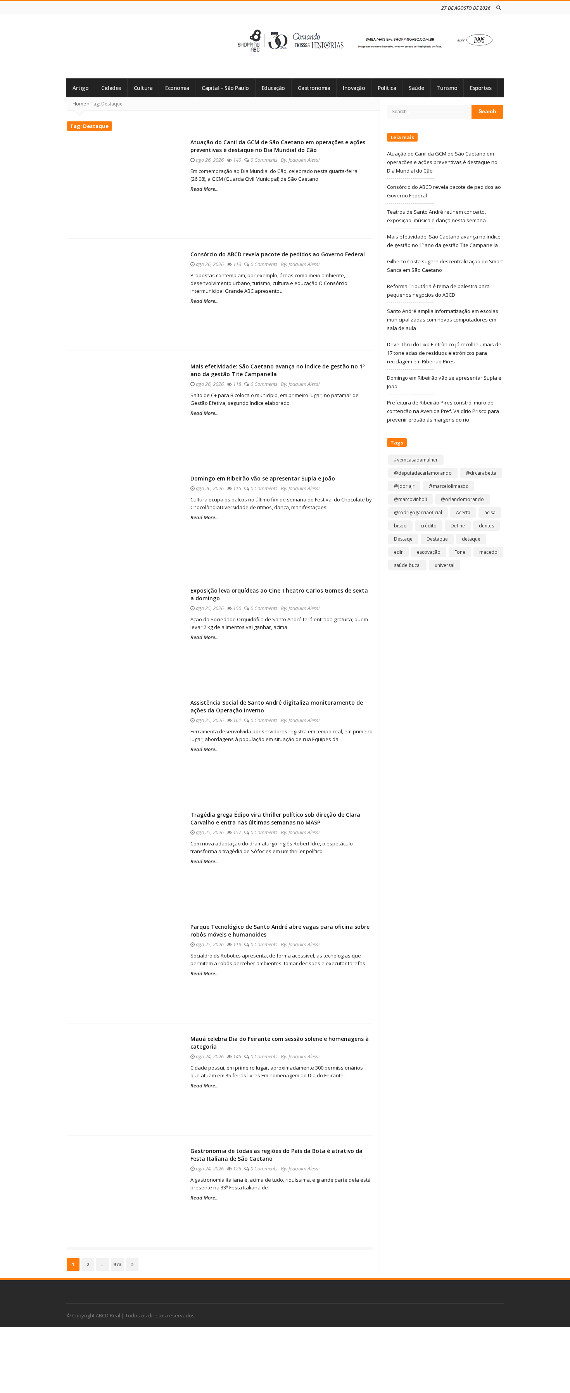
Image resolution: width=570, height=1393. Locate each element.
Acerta (463, 512)
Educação (273, 88)
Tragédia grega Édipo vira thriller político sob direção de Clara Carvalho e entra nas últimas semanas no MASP (275, 818)
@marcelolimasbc (448, 486)
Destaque (437, 539)
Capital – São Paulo (225, 88)
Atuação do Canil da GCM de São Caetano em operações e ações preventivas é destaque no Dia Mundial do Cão (277, 146)
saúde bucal (407, 565)
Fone (459, 552)
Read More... (204, 188)
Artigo (80, 88)
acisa (490, 512)
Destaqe (403, 539)
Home (79, 103)
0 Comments (264, 159)
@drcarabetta (481, 473)
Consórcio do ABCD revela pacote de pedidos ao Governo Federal (277, 254)
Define (458, 525)
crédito (429, 525)
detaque (471, 539)
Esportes (480, 88)
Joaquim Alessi (304, 159)
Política (387, 88)
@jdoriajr (404, 486)
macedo (488, 552)
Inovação (354, 88)
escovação (428, 552)
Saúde (416, 88)
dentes (486, 525)
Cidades (111, 88)
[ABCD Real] (122, 46)
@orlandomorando (462, 499)
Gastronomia (314, 88)
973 (118, 1264)
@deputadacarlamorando (423, 473)
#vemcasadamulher (416, 459)
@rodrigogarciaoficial (418, 512)
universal (444, 565)
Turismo (447, 88)
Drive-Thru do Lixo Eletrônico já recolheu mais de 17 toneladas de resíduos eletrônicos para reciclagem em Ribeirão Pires (444, 353)
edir (398, 552)
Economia (177, 88)
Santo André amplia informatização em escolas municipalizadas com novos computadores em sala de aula (442, 320)
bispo (400, 525)
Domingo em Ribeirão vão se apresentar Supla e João (262, 478)
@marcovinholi (410, 499)
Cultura (143, 88)
